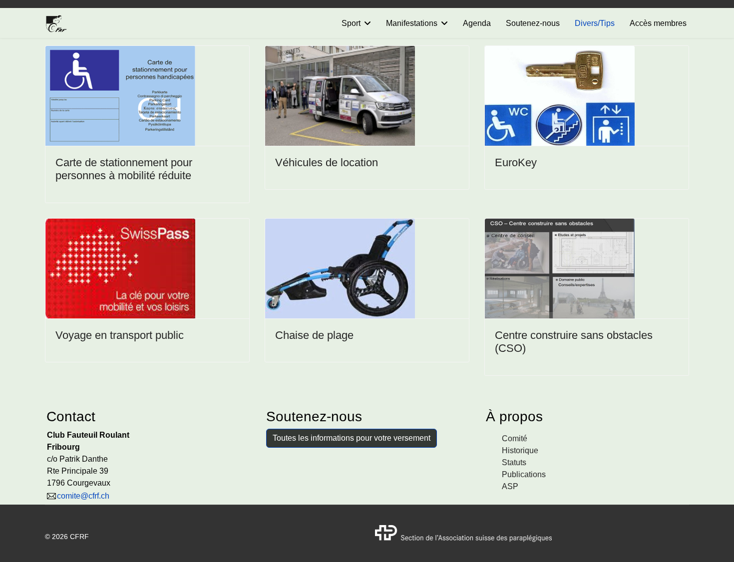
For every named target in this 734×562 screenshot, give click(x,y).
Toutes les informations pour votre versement (351, 438)
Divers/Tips (595, 23)
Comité (514, 438)
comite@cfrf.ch (83, 496)
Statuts (514, 462)
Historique (520, 450)
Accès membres (658, 23)
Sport (351, 23)
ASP (510, 486)
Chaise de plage (314, 335)
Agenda (477, 23)
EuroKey (516, 162)
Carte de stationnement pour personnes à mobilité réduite (123, 169)
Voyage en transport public (119, 335)
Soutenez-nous (533, 23)
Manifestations (411, 23)
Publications (524, 474)
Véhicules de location (326, 162)
